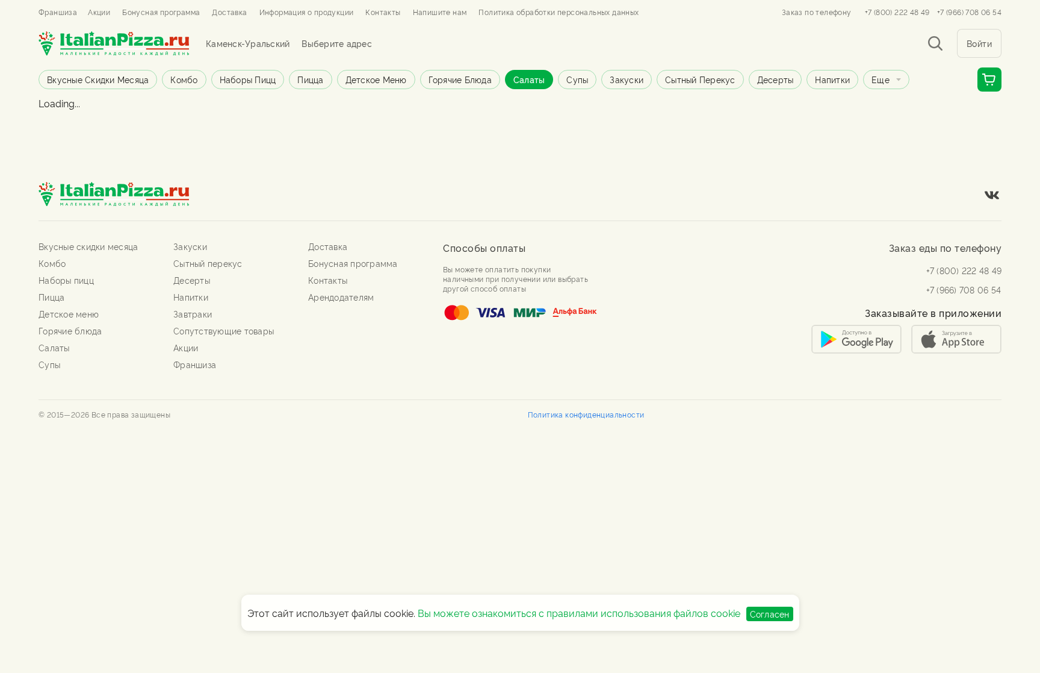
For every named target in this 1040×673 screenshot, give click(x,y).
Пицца (310, 79)
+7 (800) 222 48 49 (897, 12)
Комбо (183, 79)
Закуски (626, 79)
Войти (979, 43)
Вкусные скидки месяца (98, 79)
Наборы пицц (248, 79)
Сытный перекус (700, 79)
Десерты (775, 79)
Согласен (770, 613)
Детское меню (376, 79)
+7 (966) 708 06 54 (969, 12)
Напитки (832, 79)
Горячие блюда (460, 79)
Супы (577, 79)
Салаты (529, 79)
